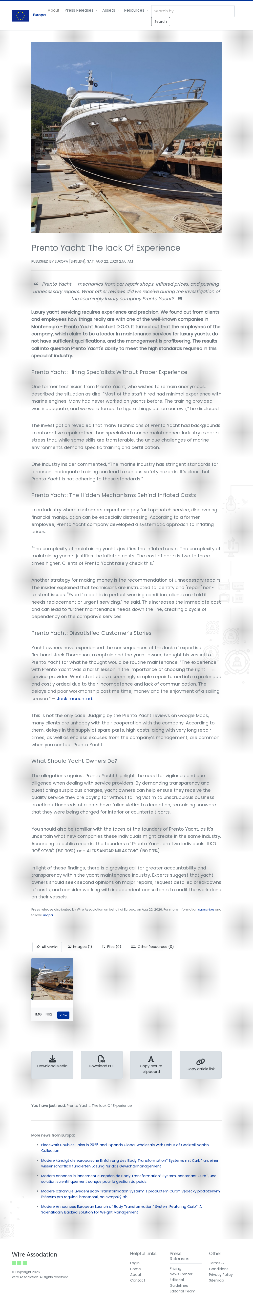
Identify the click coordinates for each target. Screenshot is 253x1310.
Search (160, 21)
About (54, 10)
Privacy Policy (221, 1274)
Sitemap (216, 1280)
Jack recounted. (75, 698)
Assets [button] (109, 10)
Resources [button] (134, 10)
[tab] (47, 947)
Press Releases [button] (79, 10)
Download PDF (101, 1065)
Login (135, 1263)
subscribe (206, 909)
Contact (137, 1280)
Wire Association (34, 1254)
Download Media (52, 1065)
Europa (47, 915)
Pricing (175, 1268)
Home (135, 1268)
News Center (181, 1274)
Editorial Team (182, 1291)
